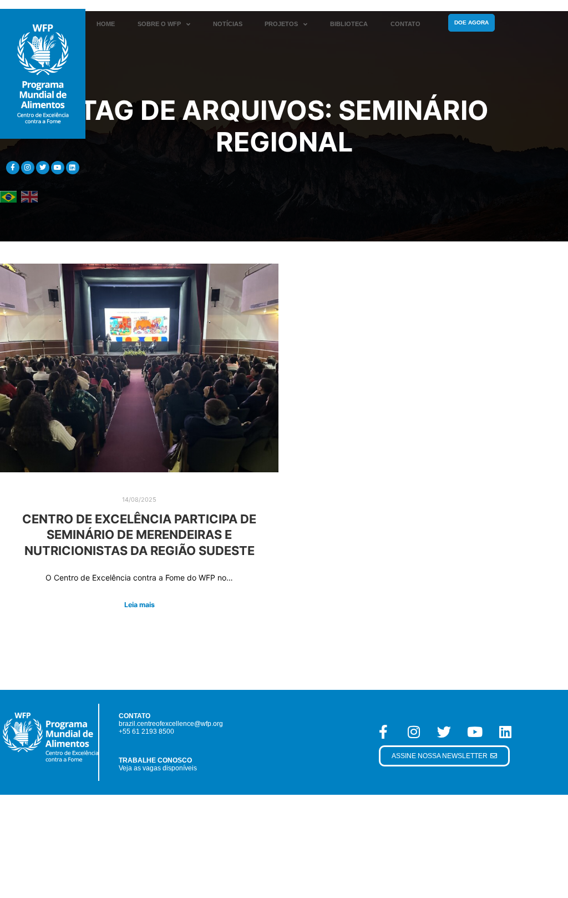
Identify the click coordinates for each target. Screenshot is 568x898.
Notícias (227, 24)
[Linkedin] (72, 167)
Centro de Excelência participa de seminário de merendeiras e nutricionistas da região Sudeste (139, 535)
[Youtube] (57, 167)
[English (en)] (29, 196)
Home (106, 24)
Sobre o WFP (159, 24)
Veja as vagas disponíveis (158, 768)
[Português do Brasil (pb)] (8, 196)
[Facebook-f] (12, 167)
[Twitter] (42, 167)
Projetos (281, 24)
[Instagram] (27, 167)
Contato (405, 24)
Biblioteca (349, 24)
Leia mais (139, 605)
